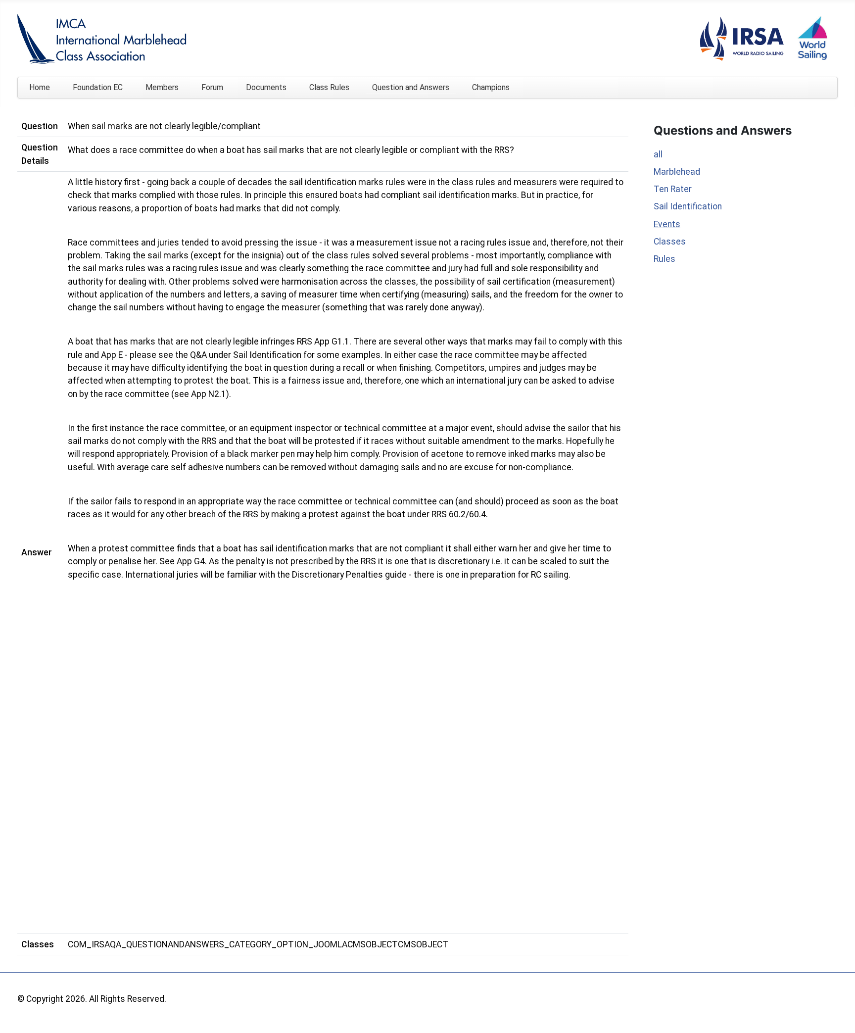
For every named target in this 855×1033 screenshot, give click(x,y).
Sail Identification (688, 206)
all (658, 154)
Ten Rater (673, 189)
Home (39, 87)
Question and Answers (410, 87)
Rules (664, 259)
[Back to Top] (836, 1013)
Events (667, 224)
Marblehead (677, 172)
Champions (491, 87)
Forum (212, 87)
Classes (670, 241)
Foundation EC (98, 87)
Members (162, 87)
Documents (266, 87)
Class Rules (329, 87)
